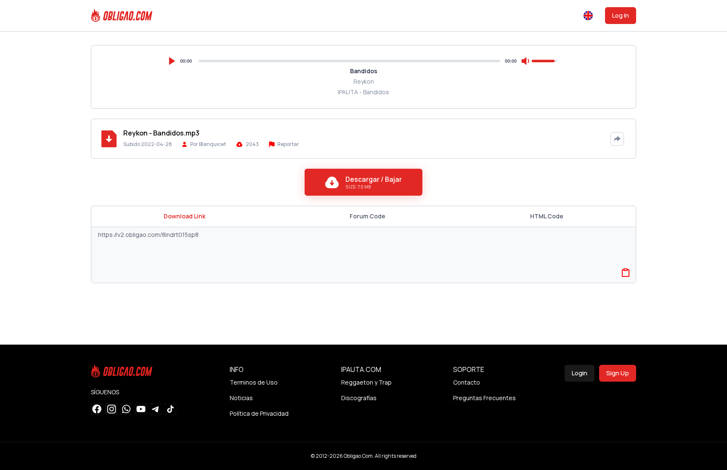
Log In (620, 15)
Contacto (466, 382)
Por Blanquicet (208, 144)
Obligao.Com (358, 455)
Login (579, 373)
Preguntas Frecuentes (484, 398)
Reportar (287, 144)
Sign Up (617, 373)
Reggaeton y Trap (366, 382)
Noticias (241, 398)
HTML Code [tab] (546, 216)
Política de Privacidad (259, 413)
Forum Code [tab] (367, 216)
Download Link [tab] (184, 216)
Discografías (359, 398)
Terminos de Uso (254, 382)
